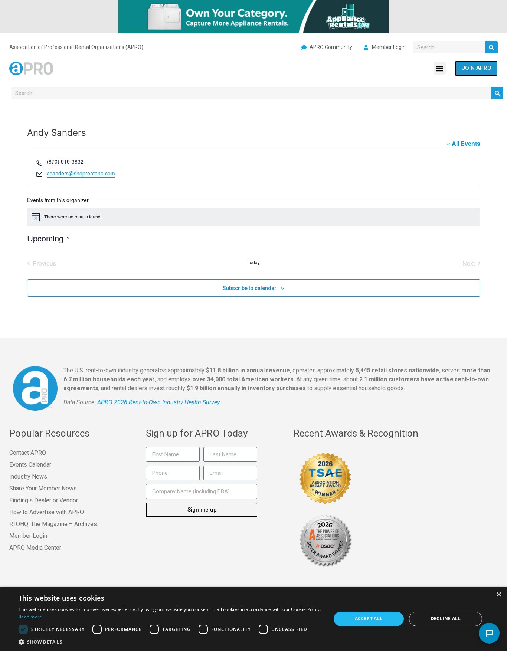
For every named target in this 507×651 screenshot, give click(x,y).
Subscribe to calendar (250, 288)
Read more (30, 617)
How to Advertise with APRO (46, 512)
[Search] (491, 47)
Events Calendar (30, 464)
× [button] (498, 595)
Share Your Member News (43, 488)
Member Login (28, 535)
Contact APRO (27, 452)
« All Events (463, 143)
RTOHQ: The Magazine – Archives (53, 523)
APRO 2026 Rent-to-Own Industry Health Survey (158, 402)
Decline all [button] (446, 618)
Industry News (28, 476)
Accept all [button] (369, 618)
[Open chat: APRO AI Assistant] (489, 633)
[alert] (253, 217)
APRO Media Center (35, 547)
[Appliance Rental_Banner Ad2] (253, 16)
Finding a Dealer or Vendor (43, 500)
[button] (440, 68)
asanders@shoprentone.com (81, 173)
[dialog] (253, 619)
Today (254, 262)
